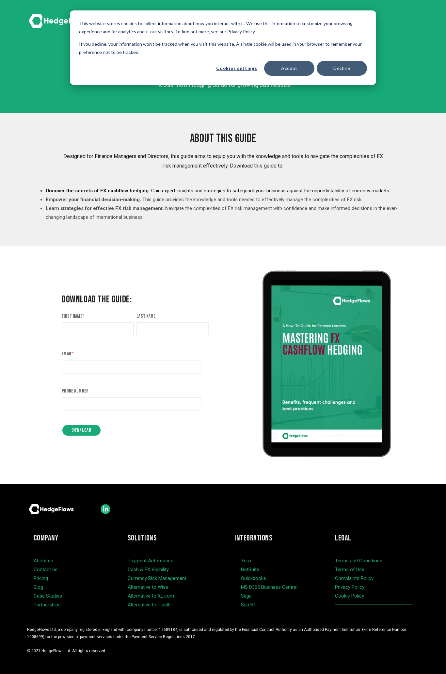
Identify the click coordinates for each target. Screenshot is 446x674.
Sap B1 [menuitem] (248, 605)
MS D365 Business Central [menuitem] (269, 587)
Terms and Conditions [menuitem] (358, 561)
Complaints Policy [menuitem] (354, 578)
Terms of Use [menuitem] (349, 569)
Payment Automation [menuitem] (150, 561)
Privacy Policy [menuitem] (349, 587)
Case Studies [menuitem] (48, 596)
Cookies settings (236, 68)
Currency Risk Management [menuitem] (157, 578)
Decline (341, 68)
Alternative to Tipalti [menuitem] (149, 605)
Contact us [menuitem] (45, 569)
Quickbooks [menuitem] (253, 578)
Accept (289, 68)
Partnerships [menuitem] (47, 605)
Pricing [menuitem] (41, 578)
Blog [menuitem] (38, 587)
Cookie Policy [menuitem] (349, 596)
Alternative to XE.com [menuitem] (151, 596)
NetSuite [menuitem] (250, 569)
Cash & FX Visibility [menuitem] (148, 569)
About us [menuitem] (43, 561)
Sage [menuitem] (246, 596)
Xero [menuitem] (246, 561)
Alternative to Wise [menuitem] (148, 587)
